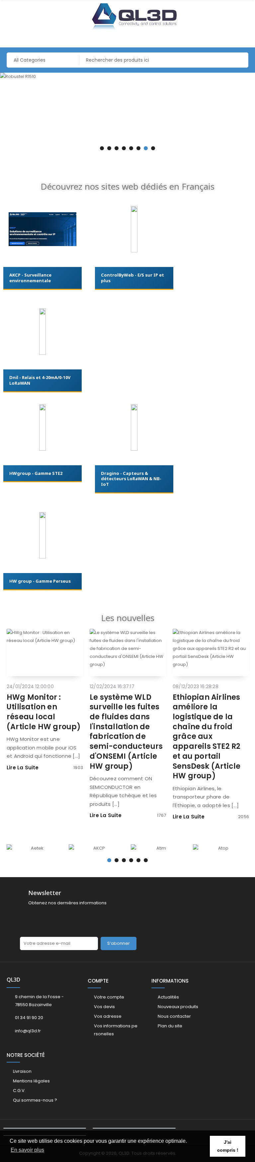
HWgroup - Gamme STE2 (35, 473)
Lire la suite (23, 767)
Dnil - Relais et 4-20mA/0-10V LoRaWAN (39, 380)
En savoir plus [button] (27, 1150)
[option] (127, 77)
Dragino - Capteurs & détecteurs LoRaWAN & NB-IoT (131, 478)
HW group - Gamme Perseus (40, 581)
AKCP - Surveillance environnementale (30, 278)
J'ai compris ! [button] (227, 1146)
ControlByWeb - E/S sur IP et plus (132, 278)
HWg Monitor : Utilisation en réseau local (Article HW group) (44, 712)
